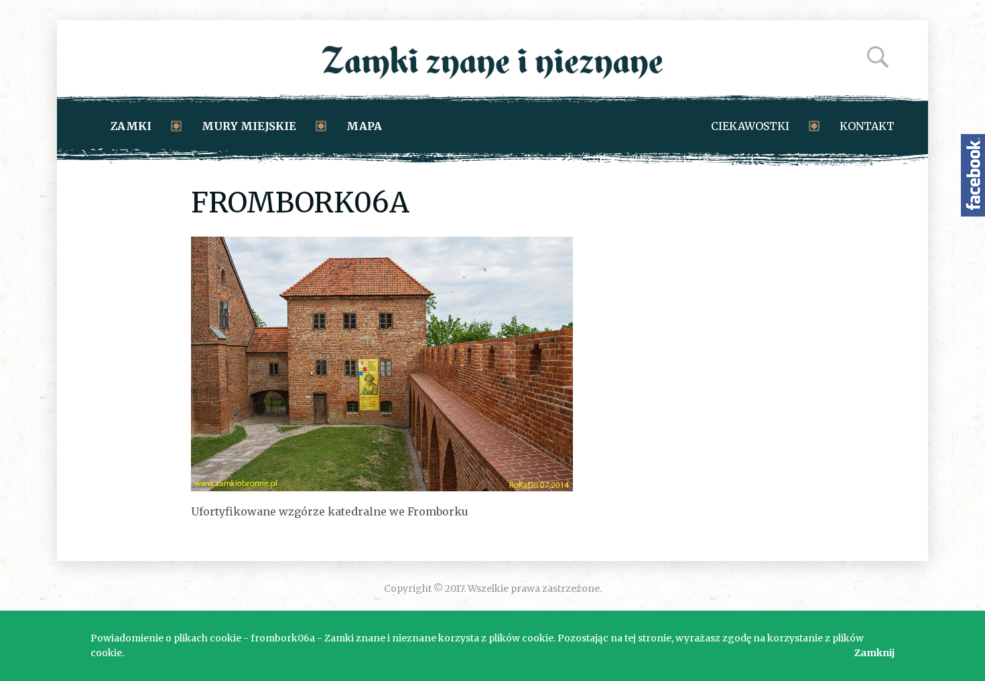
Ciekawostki (750, 126)
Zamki (131, 126)
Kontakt (867, 126)
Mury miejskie (249, 126)
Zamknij (874, 653)
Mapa (364, 126)
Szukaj (878, 57)
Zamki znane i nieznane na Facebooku (973, 175)
